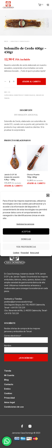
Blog (6, 380)
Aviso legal (9, 402)
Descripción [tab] (26, 110)
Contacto (8, 384)
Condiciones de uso (14, 407)
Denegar (26, 239)
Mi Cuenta (9, 375)
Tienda (7, 371)
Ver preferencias (26, 246)
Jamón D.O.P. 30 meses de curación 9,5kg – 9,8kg (11, 177)
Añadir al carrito (13, 185)
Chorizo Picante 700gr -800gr (33, 176)
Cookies (16, 253)
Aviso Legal (34, 253)
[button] (47, 195)
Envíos (7, 389)
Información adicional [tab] (26, 115)
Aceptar (26, 231)
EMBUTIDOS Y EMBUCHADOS (20, 41)
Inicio (6, 41)
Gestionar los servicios (25, 224)
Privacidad (25, 253)
